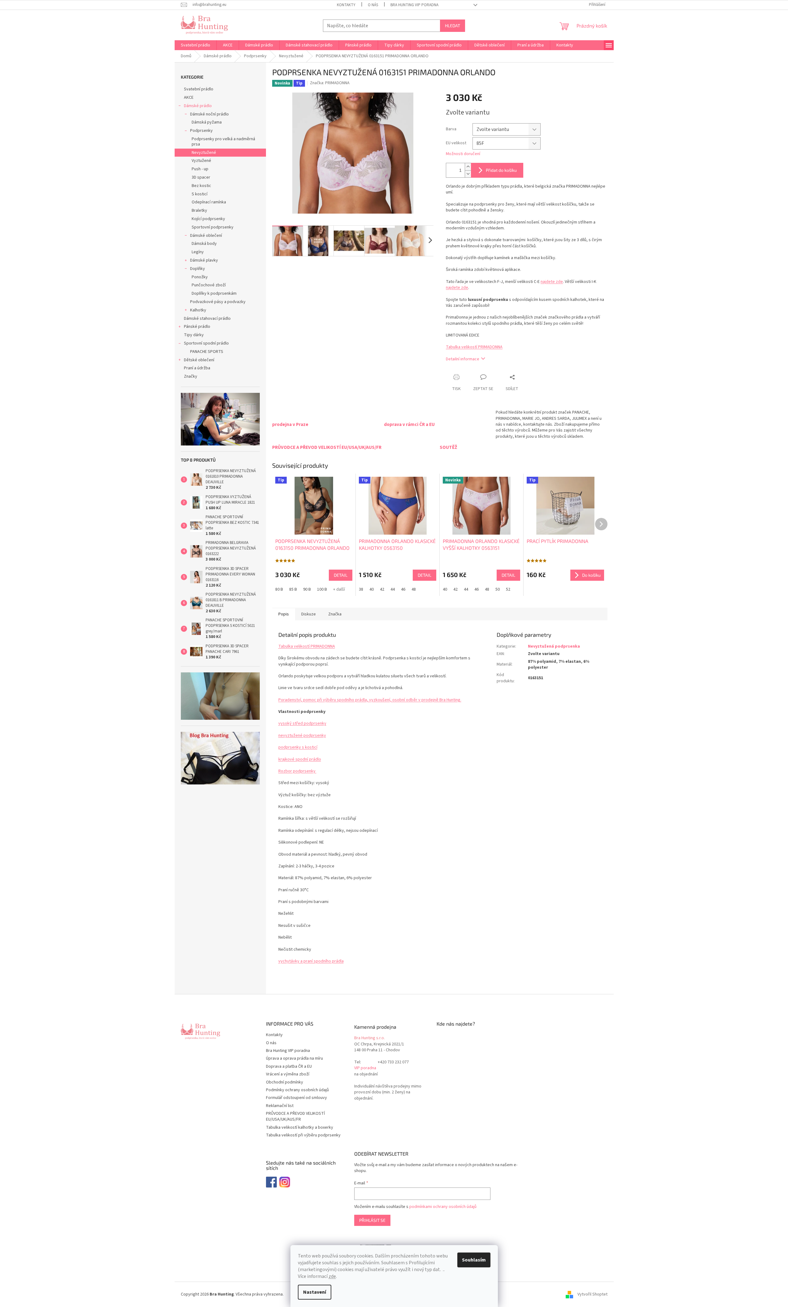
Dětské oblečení (199, 360)
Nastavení (314, 1292)
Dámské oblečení (206, 235)
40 (371, 589)
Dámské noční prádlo (209, 114)
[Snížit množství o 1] (468, 173)
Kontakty (346, 5)
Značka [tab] (335, 614)
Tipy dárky (194, 335)
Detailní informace (462, 359)
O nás (373, 5)
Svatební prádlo (198, 89)
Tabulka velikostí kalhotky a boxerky (299, 1127)
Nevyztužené (204, 153)
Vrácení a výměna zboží (287, 1074)
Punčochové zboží (209, 285)
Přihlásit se (372, 1220)
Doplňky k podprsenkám (214, 293)
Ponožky (200, 277)
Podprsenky (201, 131)
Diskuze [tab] (308, 614)
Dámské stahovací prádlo (207, 318)
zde (332, 1276)
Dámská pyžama (207, 122)
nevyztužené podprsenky (302, 735)
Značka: (330, 83)
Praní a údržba (197, 368)
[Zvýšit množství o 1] (468, 166)
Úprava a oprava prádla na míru (294, 1058)
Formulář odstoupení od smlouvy (296, 1098)
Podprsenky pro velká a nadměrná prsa (223, 141)
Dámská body (204, 244)
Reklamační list (280, 1106)
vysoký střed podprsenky (302, 723)
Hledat (452, 25)
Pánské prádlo (197, 326)
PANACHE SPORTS (206, 352)
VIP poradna (365, 1068)
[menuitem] (195, 45)
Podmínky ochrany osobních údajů (297, 1090)
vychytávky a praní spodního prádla (311, 961)
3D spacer (201, 177)
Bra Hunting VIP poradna (414, 5)
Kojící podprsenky (208, 219)
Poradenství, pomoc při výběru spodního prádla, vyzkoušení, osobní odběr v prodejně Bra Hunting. (369, 700)
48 (413, 589)
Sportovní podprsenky (212, 227)
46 (403, 589)
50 (497, 589)
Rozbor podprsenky (297, 771)
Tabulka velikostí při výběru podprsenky (303, 1135)
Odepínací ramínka (209, 202)
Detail (340, 575)
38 (361, 589)
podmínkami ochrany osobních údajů (443, 1207)
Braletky (199, 210)
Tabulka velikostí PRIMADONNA (474, 347)
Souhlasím (474, 1260)
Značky (190, 376)
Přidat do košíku (501, 170)
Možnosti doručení (463, 154)
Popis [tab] (283, 614)
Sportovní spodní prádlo (206, 343)
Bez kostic (201, 186)
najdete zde (552, 282)
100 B (322, 589)
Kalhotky (198, 310)
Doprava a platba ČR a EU (289, 1066)
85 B (293, 589)
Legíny (198, 252)
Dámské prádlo (198, 106)
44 (392, 589)
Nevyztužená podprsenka (554, 646)
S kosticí (199, 194)
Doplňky (197, 269)
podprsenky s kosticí (297, 747)
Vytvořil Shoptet (592, 1294)
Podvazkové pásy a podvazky (218, 302)
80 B (279, 589)
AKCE (189, 97)
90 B (307, 589)
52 (508, 589)
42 (382, 589)
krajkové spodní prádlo (299, 759)
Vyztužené (201, 161)
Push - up (200, 169)
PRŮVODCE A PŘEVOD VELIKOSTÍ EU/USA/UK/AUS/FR (295, 1116)
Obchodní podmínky (284, 1082)
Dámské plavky (204, 260)
